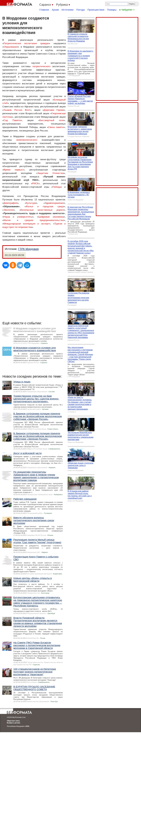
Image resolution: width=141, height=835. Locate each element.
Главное (44, 9)
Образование (11, 47)
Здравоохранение (54, 203)
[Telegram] (20, 265)
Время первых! (13, 169)
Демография (10, 203)
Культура (31, 203)
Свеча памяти (56, 127)
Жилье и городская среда (45, 206)
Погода (80, 9)
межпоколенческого (26, 140)
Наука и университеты (18, 216)
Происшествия (95, 9)
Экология (8, 210)
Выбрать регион (13, 723)
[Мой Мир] (27, 265)
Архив (55, 9)
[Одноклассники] (13, 265)
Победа (57, 187)
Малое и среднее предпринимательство (34, 220)
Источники (68, 9)
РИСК (35, 183)
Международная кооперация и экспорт (26, 223)
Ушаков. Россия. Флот (17, 110)
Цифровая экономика (51, 216)
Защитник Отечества (50, 173)
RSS (27, 726)
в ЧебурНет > (127, 9)
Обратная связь (13, 721)
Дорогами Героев (54, 110)
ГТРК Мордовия (28, 248)
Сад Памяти (12, 120)
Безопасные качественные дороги (42, 210)
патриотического (41, 66)
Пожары (111, 9)
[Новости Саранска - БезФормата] (16, 3)
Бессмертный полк (52, 120)
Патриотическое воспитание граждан (26, 43)
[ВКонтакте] (5, 265)
